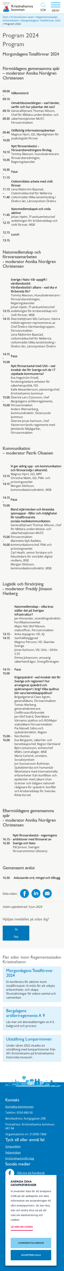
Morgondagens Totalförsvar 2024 (40, 20)
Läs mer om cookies (22, 1226)
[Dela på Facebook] (24, 894)
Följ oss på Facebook (30, 1173)
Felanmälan (13, 1152)
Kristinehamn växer (22, 17)
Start (5, 17)
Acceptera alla (31, 1255)
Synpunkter (13, 1146)
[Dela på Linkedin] (35, 894)
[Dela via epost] (47, 894)
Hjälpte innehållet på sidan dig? (26, 920)
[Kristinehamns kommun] (18, 7)
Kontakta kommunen (19, 1107)
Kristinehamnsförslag (19, 1158)
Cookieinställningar (31, 1243)
